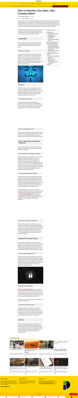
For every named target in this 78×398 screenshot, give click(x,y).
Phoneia (39, 1)
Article (20, 16)
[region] (52, 76)
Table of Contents (51, 30)
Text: (19, 18)
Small (22, 18)
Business (23, 16)
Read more (6, 384)
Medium (27, 18)
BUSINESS (33, 3)
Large (31, 18)
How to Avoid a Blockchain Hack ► (46, 6)
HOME (24, 3)
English (27, 16)
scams (26, 59)
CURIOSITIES (39, 3)
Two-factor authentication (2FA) (25, 289)
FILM (49, 3)
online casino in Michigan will (26, 193)
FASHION (44, 3)
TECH (28, 3)
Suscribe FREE (74, 394)
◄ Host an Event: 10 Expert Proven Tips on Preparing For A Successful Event (23, 6)
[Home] (71, 397)
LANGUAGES (54, 3)
